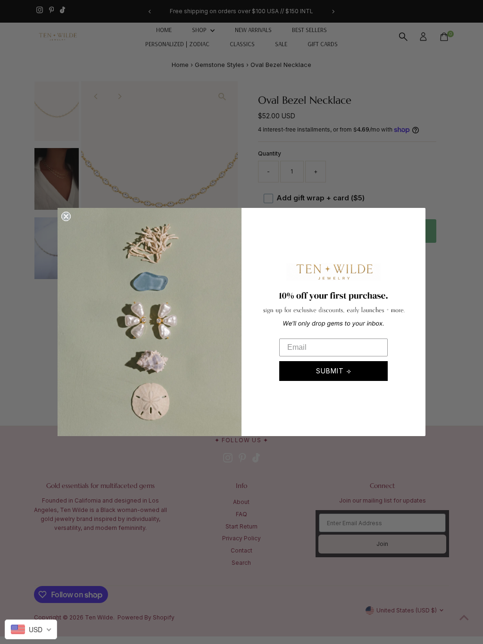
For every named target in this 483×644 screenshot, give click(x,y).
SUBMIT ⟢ (333, 371)
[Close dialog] (66, 216)
